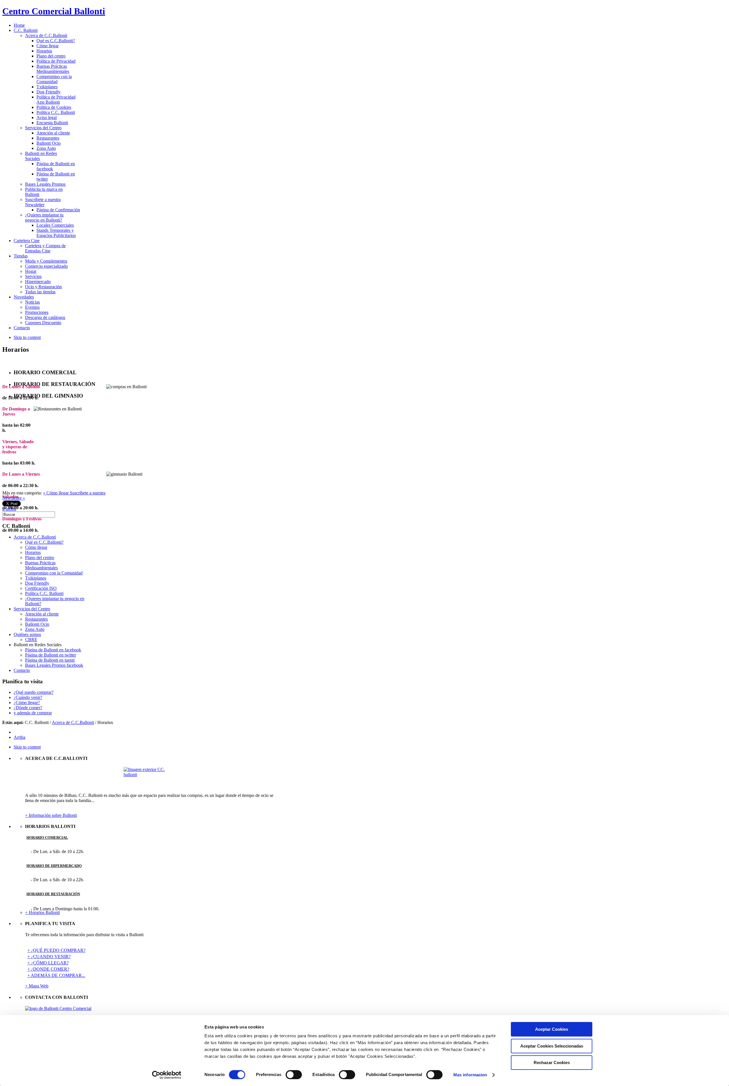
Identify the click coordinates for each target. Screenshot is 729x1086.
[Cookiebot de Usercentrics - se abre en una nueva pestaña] (167, 1075)
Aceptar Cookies (551, 1029)
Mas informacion (470, 1074)
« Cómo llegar (56, 492)
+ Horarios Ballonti (42, 912)
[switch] (294, 1074)
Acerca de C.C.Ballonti (73, 722)
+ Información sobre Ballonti (51, 815)
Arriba (19, 737)
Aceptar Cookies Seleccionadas (551, 1046)
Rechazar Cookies (552, 1062)
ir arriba (9, 508)
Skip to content (27, 337)
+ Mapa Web (36, 985)
